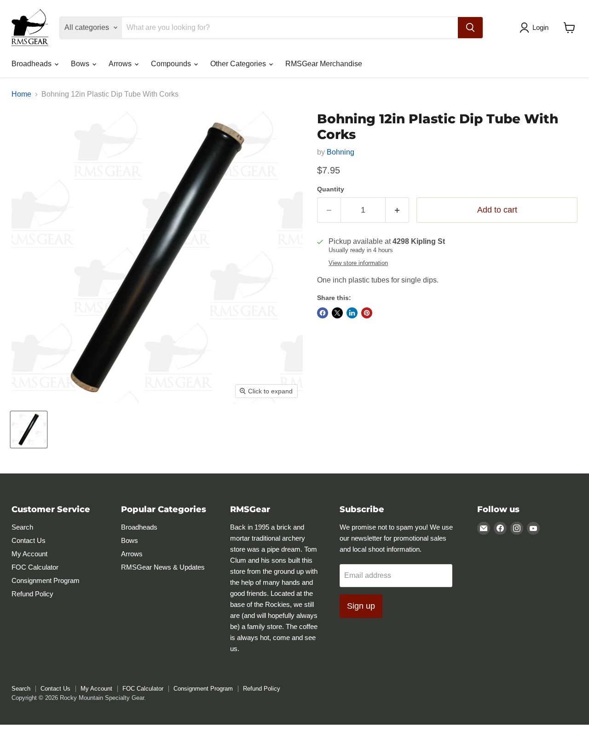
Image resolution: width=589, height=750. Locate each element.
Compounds (172, 64)
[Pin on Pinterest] (366, 312)
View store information (358, 263)
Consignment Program (46, 580)
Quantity (330, 189)
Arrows (121, 64)
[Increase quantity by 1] (397, 210)
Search (22, 527)
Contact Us (29, 540)
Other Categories (239, 64)
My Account (29, 554)
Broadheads (32, 64)
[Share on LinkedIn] (352, 312)
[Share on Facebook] (322, 312)
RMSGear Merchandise (323, 64)
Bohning (340, 152)
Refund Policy (32, 594)
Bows (81, 64)
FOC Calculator (35, 567)
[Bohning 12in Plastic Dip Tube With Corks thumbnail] (29, 429)
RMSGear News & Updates (163, 567)
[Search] (470, 27)
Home (21, 94)
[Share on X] (337, 312)
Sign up (361, 606)
